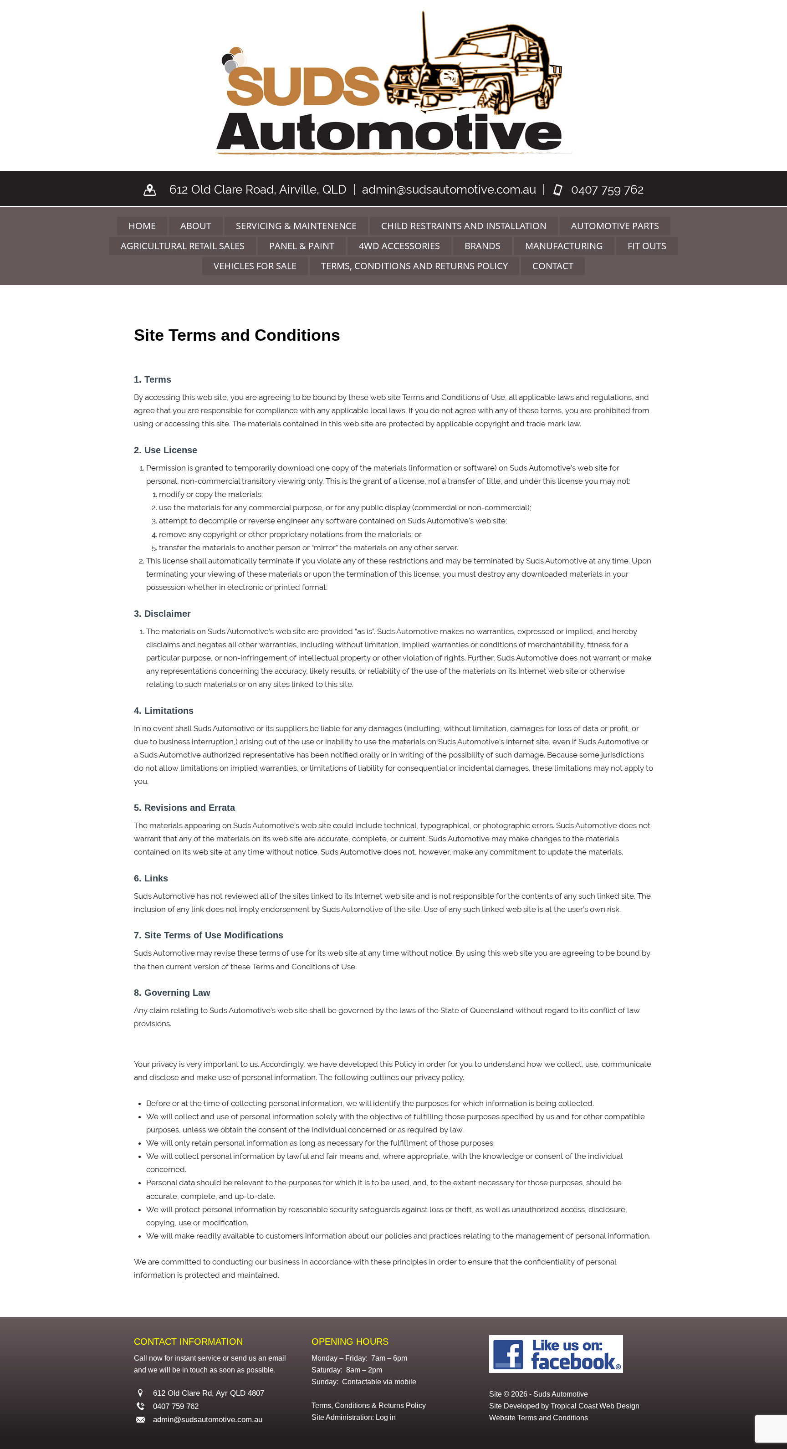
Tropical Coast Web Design (595, 1406)
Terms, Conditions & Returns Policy (369, 1405)
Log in (386, 1417)
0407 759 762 (607, 189)
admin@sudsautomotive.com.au (449, 189)
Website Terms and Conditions (538, 1418)
